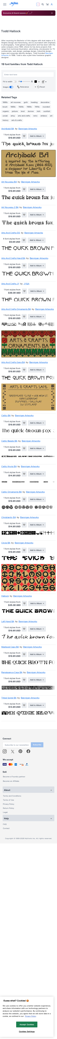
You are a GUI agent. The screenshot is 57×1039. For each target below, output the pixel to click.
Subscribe (37, 744)
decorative (45, 102)
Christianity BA (8, 517)
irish (38, 111)
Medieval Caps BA (10, 646)
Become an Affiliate (11, 781)
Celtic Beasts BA (9, 440)
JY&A (26, 283)
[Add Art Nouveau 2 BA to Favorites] (24, 214)
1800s (13, 107)
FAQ (4, 824)
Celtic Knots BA (9, 466)
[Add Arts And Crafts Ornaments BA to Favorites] (24, 316)
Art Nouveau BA (9, 181)
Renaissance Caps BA (11, 672)
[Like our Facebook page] (29, 751)
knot (23, 111)
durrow (31, 111)
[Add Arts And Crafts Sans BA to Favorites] (24, 369)
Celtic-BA (6, 415)
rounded (46, 107)
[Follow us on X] (14, 751)
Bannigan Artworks (27, 128)
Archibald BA (7, 128)
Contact (6, 828)
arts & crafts (17, 120)
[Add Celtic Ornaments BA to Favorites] (24, 499)
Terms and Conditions (12, 796)
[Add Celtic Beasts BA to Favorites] (24, 448)
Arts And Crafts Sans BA (13, 362)
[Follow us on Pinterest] (22, 751)
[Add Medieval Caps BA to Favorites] (24, 654)
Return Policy (8, 808)
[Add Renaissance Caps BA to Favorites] (24, 680)
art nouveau (16, 102)
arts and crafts (24, 116)
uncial (5, 116)
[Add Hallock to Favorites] (24, 603)
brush (5, 107)
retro (35, 116)
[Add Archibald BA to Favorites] (24, 136)
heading (34, 102)
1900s (29, 107)
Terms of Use (8, 800)
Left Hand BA (7, 621)
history (5, 120)
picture (15, 111)
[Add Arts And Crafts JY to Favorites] (24, 291)
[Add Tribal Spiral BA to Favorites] (24, 705)
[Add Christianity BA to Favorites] (24, 524)
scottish (46, 111)
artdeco (44, 116)
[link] (47, 4)
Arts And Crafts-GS (10, 232)
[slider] (25, 81)
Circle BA (5, 542)
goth (26, 102)
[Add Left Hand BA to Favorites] (24, 629)
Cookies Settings (27, 1031)
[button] (37, 82)
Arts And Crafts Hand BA (13, 258)
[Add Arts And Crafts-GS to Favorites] (23, 240)
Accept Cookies (27, 1024)
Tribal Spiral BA (8, 697)
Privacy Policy (8, 804)
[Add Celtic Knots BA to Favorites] (24, 474)
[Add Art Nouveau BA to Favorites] (24, 189)
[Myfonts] (14, 5)
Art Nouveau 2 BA (10, 207)
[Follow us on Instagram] (6, 751)
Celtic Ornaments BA (11, 491)
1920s (21, 107)
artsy (13, 116)
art (51, 116)
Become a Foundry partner (14, 776)
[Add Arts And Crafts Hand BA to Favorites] (24, 265)
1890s (5, 102)
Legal (5, 812)
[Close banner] (52, 13)
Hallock (5, 596)
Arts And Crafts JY (10, 283)
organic (6, 111)
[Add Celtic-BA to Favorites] (24, 423)
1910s (37, 107)
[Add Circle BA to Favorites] (24, 550)
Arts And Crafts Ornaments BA (16, 309)
